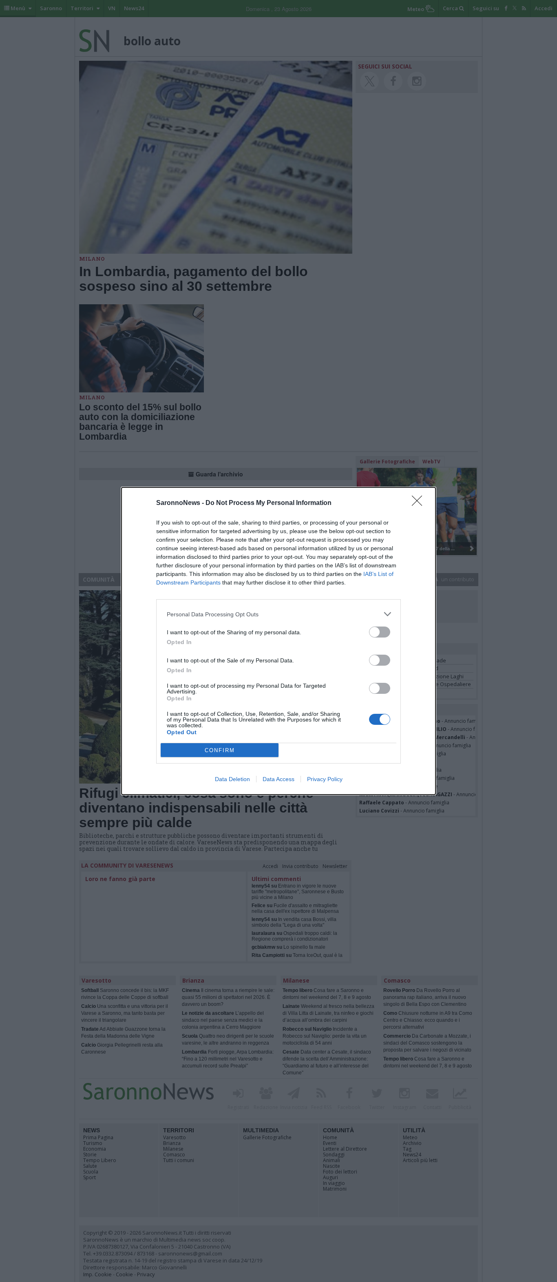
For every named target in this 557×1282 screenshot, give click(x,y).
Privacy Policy (325, 779)
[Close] (419, 503)
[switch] (379, 632)
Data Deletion (232, 779)
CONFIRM (220, 750)
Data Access (278, 779)
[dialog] (278, 641)
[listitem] (278, 614)
